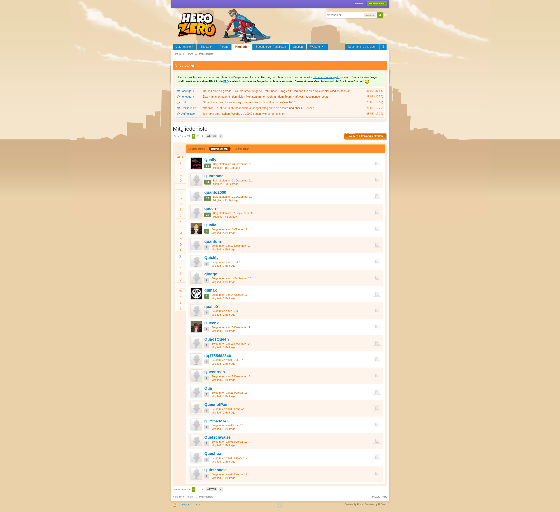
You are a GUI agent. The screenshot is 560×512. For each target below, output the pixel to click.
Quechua (212, 453)
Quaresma (214, 176)
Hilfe (198, 504)
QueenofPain (216, 404)
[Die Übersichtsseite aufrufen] (227, 25)
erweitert (385, 15)
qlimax (210, 290)
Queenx (211, 323)
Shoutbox (206, 46)
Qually (210, 160)
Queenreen (214, 372)
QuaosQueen (216, 339)
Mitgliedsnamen (196, 149)
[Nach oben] (280, 505)
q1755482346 (216, 421)
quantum (212, 241)
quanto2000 (215, 192)
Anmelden (359, 3)
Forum (224, 46)
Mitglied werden (377, 3)
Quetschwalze (217, 437)
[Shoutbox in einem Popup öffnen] (192, 65)
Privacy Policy (379, 496)
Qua (208, 388)
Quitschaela (215, 470)
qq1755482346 (217, 356)
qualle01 (212, 306)
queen (210, 208)
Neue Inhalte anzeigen (362, 46)
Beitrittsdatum (242, 149)
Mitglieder (241, 46)
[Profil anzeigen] (196, 163)
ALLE (180, 157)
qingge (210, 274)
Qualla (210, 225)
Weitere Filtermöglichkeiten (366, 136)
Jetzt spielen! (184, 46)
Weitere (315, 46)
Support (298, 46)
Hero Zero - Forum (183, 496)
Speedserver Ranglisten (271, 46)
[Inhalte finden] (377, 163)
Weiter (211, 136)
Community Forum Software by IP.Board (366, 504)
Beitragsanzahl (219, 149)
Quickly (211, 257)
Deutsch (184, 504)
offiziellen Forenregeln (326, 77)
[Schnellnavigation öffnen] (383, 47)
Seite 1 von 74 (182, 136)
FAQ (226, 81)
